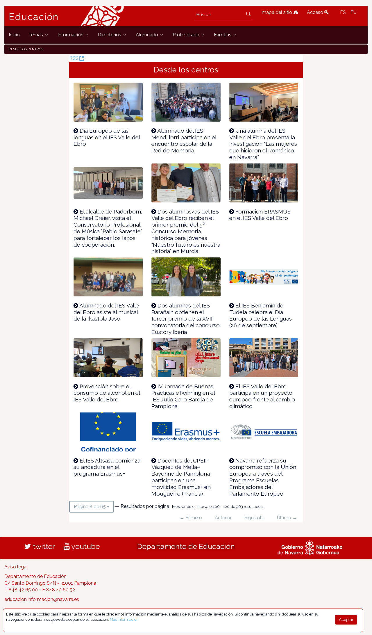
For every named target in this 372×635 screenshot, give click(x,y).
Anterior (223, 517)
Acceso (315, 12)
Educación (34, 17)
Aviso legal (16, 567)
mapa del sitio (277, 12)
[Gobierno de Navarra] (310, 547)
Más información (124, 619)
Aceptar (346, 619)
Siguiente (254, 517)
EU (353, 12)
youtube (85, 546)
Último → (287, 517)
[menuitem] (14, 34)
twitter (43, 546)
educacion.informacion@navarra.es (41, 599)
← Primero (191, 517)
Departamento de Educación (186, 546)
